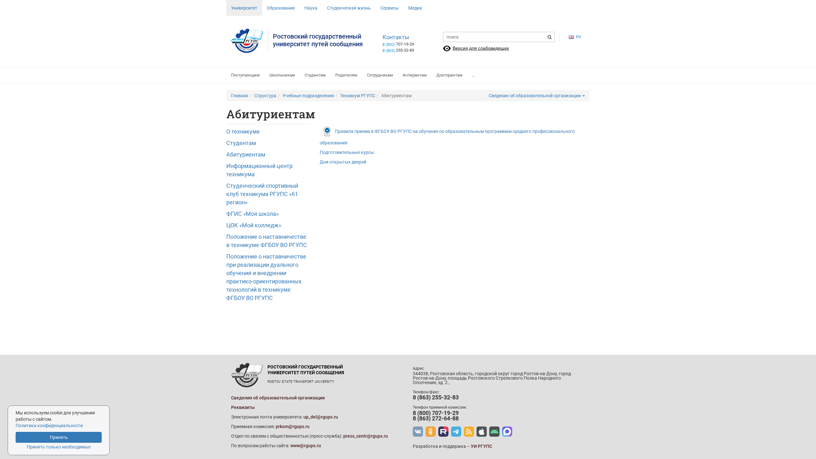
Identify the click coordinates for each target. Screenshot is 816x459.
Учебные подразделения (308, 95)
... (473, 75)
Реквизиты (243, 407)
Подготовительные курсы (347, 152)
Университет (244, 8)
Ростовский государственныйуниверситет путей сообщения (318, 40)
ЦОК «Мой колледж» (253, 225)
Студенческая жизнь (349, 8)
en (578, 37)
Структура (265, 95)
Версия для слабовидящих (481, 48)
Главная (239, 95)
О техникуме (243, 131)
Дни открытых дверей (343, 161)
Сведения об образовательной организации (535, 95)
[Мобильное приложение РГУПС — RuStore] (494, 431)
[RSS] (469, 431)
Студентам (315, 75)
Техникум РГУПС (357, 95)
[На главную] (249, 41)
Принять (59, 437)
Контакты (395, 37)
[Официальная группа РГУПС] (418, 431)
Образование (281, 8)
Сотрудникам (380, 75)
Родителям (346, 75)
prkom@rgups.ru (293, 426)
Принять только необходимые (59, 446)
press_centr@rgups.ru (365, 436)
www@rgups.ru (305, 445)
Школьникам (282, 75)
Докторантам (449, 75)
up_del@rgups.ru (320, 416)
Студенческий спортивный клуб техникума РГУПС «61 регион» (262, 194)
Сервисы (389, 8)
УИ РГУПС (481, 446)
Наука (310, 8)
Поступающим (245, 75)
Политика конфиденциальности (49, 425)
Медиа (415, 8)
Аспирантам (415, 75)
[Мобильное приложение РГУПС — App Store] (482, 431)
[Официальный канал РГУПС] (443, 431)
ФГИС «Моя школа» (252, 213)
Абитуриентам (245, 154)
